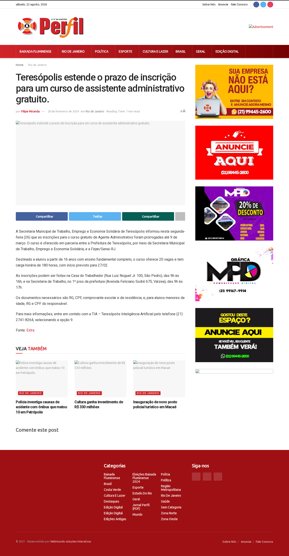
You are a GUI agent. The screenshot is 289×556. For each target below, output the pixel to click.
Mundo (137, 514)
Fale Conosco (239, 4)
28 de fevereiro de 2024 (63, 111)
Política (101, 51)
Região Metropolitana (171, 487)
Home (19, 64)
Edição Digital (227, 51)
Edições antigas (115, 519)
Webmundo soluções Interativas (70, 541)
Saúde (165, 501)
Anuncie (223, 4)
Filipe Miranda (30, 111)
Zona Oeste (169, 519)
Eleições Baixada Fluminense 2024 (144, 478)
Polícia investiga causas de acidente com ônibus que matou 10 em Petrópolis (41, 407)
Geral (200, 51)
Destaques (111, 501)
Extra (30, 330)
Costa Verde (112, 489)
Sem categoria (171, 507)
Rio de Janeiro (73, 51)
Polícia (165, 474)
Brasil (181, 51)
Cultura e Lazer (155, 51)
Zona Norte (169, 513)
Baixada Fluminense (35, 51)
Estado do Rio (142, 493)
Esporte (125, 51)
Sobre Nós (208, 4)
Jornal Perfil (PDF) (141, 506)
